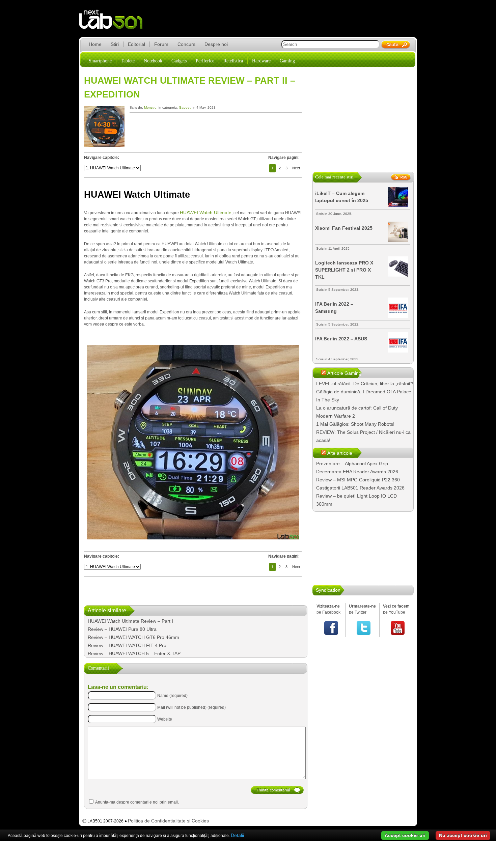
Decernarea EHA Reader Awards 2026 (357, 471)
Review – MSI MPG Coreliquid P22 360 (358, 479)
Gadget (185, 107)
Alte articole (339, 453)
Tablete (128, 60)
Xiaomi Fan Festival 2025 (344, 228)
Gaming (287, 60)
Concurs (186, 44)
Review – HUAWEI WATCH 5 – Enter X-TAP (134, 653)
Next (296, 168)
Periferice (205, 60)
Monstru (150, 107)
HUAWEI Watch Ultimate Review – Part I (130, 621)
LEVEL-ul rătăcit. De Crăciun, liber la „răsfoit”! (364, 383)
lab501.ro (114, 23)
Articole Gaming (344, 373)
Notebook (153, 60)
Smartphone (100, 60)
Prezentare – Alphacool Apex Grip (352, 463)
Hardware (261, 60)
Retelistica (233, 60)
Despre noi (216, 44)
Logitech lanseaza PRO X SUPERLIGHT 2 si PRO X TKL (344, 270)
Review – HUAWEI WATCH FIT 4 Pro (127, 645)
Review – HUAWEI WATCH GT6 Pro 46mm (133, 637)
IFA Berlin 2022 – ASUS (341, 338)
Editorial (136, 44)
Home (95, 44)
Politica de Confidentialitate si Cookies (168, 820)
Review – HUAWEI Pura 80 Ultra (122, 629)
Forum (161, 44)
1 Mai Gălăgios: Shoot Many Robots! (355, 424)
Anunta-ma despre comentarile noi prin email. (137, 802)
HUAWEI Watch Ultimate (205, 212)
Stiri (115, 44)
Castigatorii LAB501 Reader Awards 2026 (360, 487)
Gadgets (179, 60)
